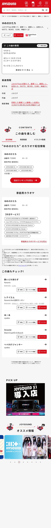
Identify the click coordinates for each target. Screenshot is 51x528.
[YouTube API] (22, 265)
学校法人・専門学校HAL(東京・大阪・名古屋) (28, 303)
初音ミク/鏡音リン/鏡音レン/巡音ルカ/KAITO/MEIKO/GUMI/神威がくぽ (25, 103)
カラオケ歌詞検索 (12, 16)
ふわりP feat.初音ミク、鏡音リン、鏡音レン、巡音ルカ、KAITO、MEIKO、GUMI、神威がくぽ (29, 86)
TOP (3, 16)
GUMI (14, 286)
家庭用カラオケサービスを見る (34, 241)
